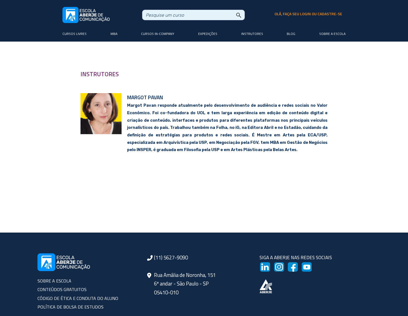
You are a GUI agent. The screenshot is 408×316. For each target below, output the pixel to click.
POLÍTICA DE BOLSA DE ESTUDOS (70, 307)
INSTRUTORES (99, 74)
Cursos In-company (157, 33)
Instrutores (252, 33)
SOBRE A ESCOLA (54, 280)
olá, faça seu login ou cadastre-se (308, 14)
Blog (291, 33)
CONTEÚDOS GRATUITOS (62, 289)
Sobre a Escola (332, 33)
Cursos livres (74, 33)
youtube (310, 265)
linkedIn (268, 265)
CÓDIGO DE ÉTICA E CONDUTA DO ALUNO (77, 298)
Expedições (207, 33)
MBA (113, 33)
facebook (297, 265)
